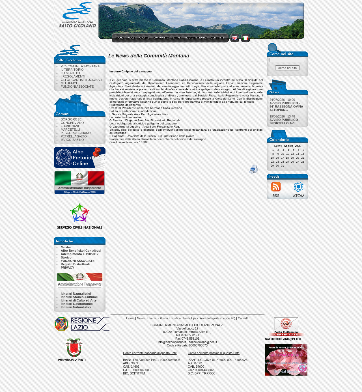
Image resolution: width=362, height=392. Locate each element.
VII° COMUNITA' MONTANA (80, 66)
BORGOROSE (71, 119)
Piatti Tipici (190, 318)
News (141, 318)
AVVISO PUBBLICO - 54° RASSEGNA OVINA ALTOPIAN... (286, 105)
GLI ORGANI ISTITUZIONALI (81, 79)
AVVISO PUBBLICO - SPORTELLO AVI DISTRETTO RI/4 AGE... (285, 123)
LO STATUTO (70, 73)
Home (130, 318)
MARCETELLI (70, 129)
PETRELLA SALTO (74, 136)
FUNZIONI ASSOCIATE (77, 86)
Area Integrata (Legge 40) (217, 318)
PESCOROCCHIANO (76, 133)
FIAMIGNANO (71, 126)
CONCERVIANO (72, 122)
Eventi (151, 318)
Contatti (243, 318)
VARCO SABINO (72, 139)
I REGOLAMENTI (73, 76)
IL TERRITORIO (72, 69)
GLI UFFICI (69, 83)
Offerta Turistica (169, 318)
